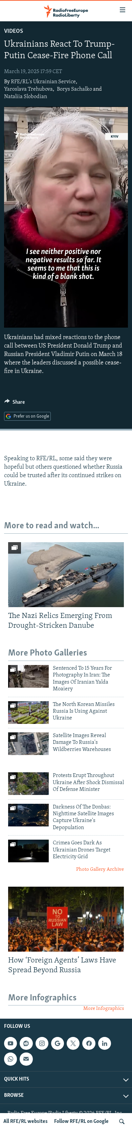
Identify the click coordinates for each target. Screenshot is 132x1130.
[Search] (122, 1121)
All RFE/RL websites (25, 1121)
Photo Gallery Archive (100, 869)
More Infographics (103, 1008)
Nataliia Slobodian (25, 96)
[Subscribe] (26, 1059)
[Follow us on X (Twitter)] (73, 1043)
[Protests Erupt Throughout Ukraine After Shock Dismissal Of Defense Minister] (28, 783)
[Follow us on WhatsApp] (10, 1059)
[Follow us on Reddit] (26, 1043)
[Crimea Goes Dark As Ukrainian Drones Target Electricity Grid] (28, 851)
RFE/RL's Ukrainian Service (43, 82)
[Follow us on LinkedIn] (104, 1043)
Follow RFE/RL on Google (81, 1121)
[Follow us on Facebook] (88, 1043)
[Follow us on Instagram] (42, 1043)
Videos (13, 31)
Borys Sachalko (74, 89)
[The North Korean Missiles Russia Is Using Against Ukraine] (28, 712)
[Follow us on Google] (57, 1043)
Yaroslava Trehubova (28, 89)
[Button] (14, 403)
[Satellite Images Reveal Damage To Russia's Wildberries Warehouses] (28, 743)
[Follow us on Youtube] (10, 1043)
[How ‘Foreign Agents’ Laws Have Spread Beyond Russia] (66, 919)
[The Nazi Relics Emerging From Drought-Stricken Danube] (66, 574)
